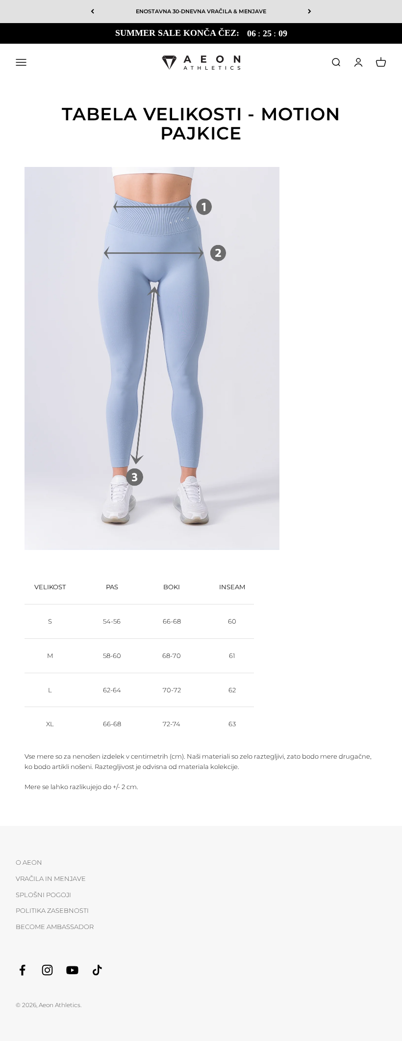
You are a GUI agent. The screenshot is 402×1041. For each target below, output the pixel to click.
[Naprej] (309, 11)
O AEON (29, 862)
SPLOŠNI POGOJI (43, 895)
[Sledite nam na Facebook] (22, 970)
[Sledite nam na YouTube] (72, 970)
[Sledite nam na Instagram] (47, 970)
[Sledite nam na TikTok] (97, 970)
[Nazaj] (92, 11)
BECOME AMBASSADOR (55, 927)
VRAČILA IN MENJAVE (51, 878)
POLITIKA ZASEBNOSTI (52, 910)
